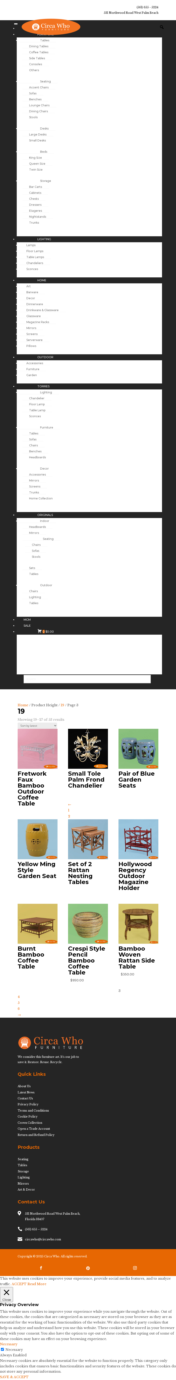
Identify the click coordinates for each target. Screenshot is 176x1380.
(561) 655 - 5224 (147, 7)
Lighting (24, 1177)
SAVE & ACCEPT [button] (14, 1377)
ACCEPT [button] (19, 1284)
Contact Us (25, 1098)
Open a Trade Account (34, 1128)
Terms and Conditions (33, 1110)
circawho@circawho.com (43, 1239)
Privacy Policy (28, 1104)
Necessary (14, 1350)
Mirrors (23, 1183)
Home (23, 705)
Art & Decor (26, 1189)
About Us (24, 1086)
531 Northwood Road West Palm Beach (131, 12)
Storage (23, 1171)
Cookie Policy (28, 1116)
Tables (22, 1165)
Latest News (26, 1092)
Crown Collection (30, 1122)
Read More (37, 1284)
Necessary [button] (8, 1344)
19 (62, 705)
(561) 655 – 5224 (36, 1229)
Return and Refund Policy (36, 1135)
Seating (23, 1159)
